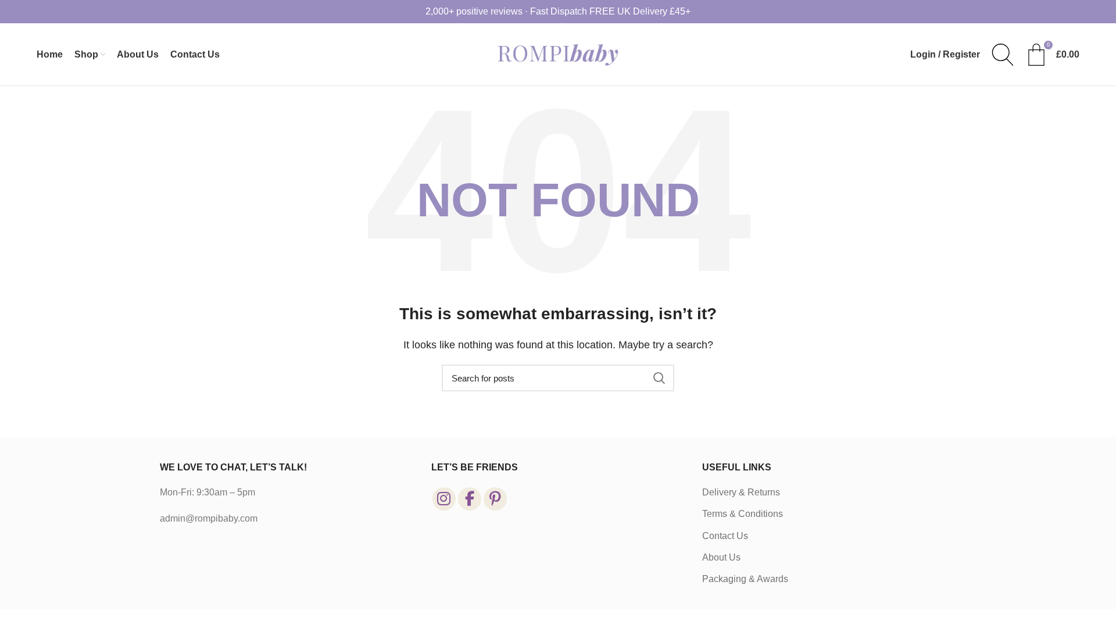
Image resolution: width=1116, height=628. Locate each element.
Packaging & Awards (745, 579)
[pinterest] (495, 499)
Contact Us (725, 536)
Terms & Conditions (742, 514)
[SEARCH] (658, 378)
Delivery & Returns (741, 492)
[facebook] (469, 499)
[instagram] (444, 499)
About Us (721, 557)
